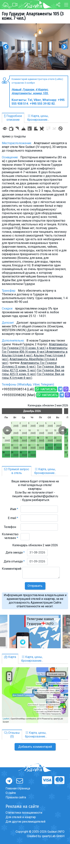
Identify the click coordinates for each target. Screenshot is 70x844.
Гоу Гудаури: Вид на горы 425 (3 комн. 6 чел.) (33, 372)
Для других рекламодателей (25, 821)
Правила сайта (16, 797)
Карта (11, 657)
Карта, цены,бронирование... (38, 117)
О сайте (11, 793)
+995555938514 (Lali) (18, 389)
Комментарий (11, 570)
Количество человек (10, 536)
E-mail (13, 518)
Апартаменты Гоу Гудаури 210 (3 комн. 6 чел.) (35, 346)
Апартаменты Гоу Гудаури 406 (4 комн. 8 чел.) (35, 349)
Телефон (11, 527)
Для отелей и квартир (21, 817)
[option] (35, 46)
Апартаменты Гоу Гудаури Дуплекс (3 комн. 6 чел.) (29, 364)
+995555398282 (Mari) (18, 395)
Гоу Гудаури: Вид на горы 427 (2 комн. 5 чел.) (33, 368)
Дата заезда (15, 552)
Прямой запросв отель (18, 471)
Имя (14, 509)
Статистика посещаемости (24, 812)
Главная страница (18, 788)
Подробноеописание (14, 117)
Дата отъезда (14, 561)
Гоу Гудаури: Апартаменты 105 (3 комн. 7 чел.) (33, 16)
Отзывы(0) (13, 734)
